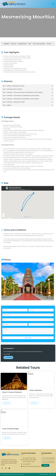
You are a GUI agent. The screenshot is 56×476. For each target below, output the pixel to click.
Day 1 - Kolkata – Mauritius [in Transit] (13, 86)
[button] (27, 86)
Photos (49, 43)
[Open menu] (53, 4)
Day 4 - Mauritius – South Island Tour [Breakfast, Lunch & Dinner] (21, 95)
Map (29, 43)
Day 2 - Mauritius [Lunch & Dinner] (12, 89)
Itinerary (13, 43)
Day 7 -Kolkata (7, 105)
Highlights (6, 43)
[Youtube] (9, 468)
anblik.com (22, 474)
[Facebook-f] (2, 468)
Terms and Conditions (39, 43)
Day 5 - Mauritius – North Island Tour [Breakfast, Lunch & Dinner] (21, 99)
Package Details (22, 43)
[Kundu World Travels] (13, 3)
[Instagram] (6, 468)
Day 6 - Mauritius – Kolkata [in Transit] (14, 102)
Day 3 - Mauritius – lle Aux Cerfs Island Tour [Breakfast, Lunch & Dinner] (23, 92)
